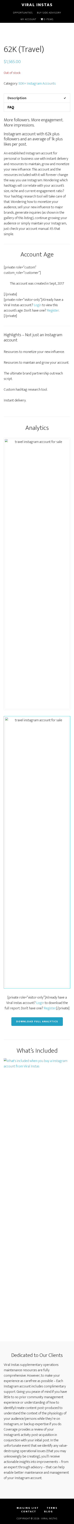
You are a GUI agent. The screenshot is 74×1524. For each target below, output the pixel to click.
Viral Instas (37, 4)
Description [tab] (17, 98)
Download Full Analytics (37, 1021)
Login (37, 305)
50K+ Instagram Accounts (37, 84)
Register (53, 310)
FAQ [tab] (11, 107)
